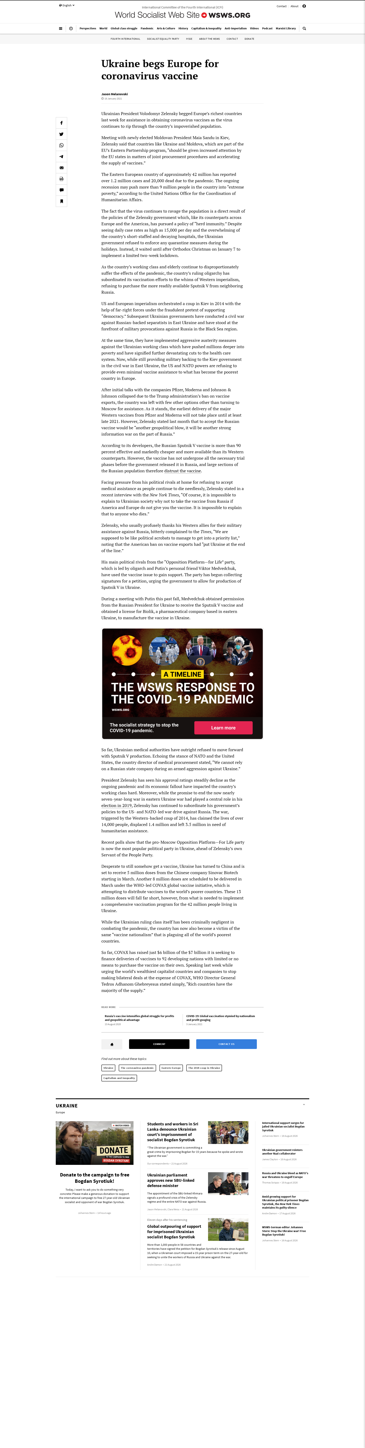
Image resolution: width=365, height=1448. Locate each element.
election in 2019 (116, 805)
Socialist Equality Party (163, 38)
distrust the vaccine (182, 471)
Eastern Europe (171, 1067)
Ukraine (108, 1067)
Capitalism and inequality (119, 1078)
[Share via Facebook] (61, 122)
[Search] (304, 30)
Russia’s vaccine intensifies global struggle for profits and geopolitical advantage (139, 1018)
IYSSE (189, 38)
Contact (282, 6)
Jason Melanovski (114, 94)
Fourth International (125, 38)
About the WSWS (209, 38)
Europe (60, 1112)
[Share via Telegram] (61, 156)
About (294, 6)
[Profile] (304, 7)
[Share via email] (61, 167)
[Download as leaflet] (61, 178)
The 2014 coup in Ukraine (204, 1067)
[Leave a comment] (61, 190)
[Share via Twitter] (61, 134)
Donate (249, 38)
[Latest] (71, 30)
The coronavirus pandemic (137, 1067)
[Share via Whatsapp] (61, 145)
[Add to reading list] (61, 201)
